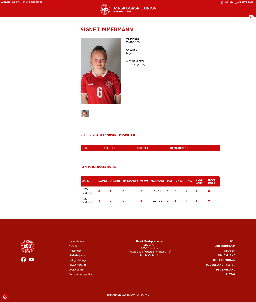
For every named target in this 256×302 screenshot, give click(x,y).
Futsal (230, 274)
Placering (131, 50)
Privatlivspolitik (78, 265)
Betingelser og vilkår (81, 274)
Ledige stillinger (78, 260)
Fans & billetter (32, 3)
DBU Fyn (229, 251)
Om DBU (5, 3)
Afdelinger (75, 251)
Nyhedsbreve (76, 241)
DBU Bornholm (225, 246)
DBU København (224, 260)
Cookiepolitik (76, 270)
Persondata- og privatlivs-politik (128, 296)
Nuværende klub (134, 61)
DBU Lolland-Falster (220, 265)
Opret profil (246, 3)
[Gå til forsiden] (128, 9)
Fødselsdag (132, 39)
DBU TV (16, 3)
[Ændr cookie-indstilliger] (5, 297)
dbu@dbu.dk (151, 255)
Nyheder (74, 246)
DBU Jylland (226, 255)
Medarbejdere (77, 255)
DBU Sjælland (225, 270)
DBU (232, 241)
